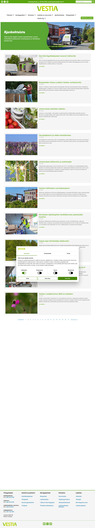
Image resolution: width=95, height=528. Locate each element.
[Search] (93, 2)
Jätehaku (79, 496)
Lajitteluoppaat (81, 505)
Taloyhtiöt (25, 499)
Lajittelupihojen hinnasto (63, 506)
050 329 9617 (10, 507)
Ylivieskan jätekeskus (46, 505)
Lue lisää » (42, 66)
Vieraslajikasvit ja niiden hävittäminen (55, 135)
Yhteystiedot (70, 15)
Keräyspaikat (20, 15)
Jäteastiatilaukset (64, 502)
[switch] (40, 273)
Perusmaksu (62, 496)
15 (62, 319)
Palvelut (9, 15)
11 (50, 319)
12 (53, 319)
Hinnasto (31, 15)
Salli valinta (47, 278)
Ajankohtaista (59, 15)
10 (48, 319)
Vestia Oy (40, 18)
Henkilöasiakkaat (27, 496)
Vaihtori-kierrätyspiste (47, 502)
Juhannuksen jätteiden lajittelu (52, 109)
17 (68, 319)
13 (56, 319)
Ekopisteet (43, 496)
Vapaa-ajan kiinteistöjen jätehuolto (54, 241)
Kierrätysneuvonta (82, 502)
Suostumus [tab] (26, 253)
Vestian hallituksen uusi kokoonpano (54, 188)
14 (59, 319)
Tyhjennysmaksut (64, 499)
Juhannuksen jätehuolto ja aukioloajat (55, 162)
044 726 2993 (10, 512)
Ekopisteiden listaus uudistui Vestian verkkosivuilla (60, 82)
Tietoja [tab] (68, 253)
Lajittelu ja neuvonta (44, 15)
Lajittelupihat (44, 499)
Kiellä (27, 278)
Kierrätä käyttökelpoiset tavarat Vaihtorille (57, 56)
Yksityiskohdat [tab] (47, 253)
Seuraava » (74, 319)
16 (65, 319)
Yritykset (24, 505)
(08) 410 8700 (10, 497)
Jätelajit (78, 499)
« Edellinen (20, 319)
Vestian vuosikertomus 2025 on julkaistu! (56, 294)
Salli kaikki (67, 278)
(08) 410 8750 (10, 502)
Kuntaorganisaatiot (28, 502)
